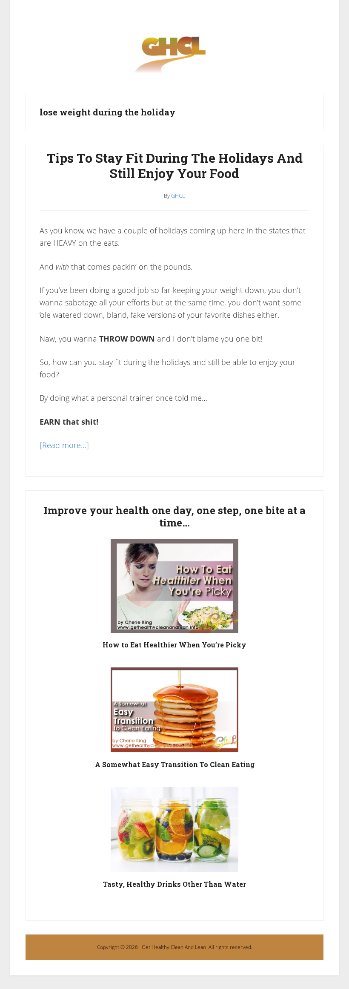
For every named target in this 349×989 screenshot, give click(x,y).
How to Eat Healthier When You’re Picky (174, 644)
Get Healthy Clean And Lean (174, 947)
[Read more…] (64, 445)
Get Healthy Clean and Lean (174, 59)
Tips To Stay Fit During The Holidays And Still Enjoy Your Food (175, 165)
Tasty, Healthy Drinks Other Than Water (174, 884)
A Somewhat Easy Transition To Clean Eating (175, 764)
